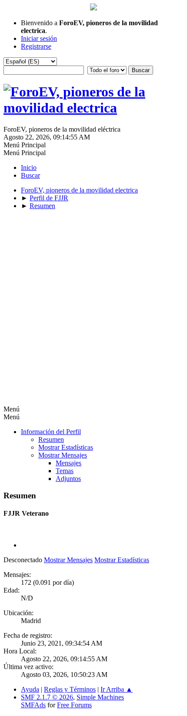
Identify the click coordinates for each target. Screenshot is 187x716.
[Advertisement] (93, 310)
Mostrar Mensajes (62, 455)
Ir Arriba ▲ (116, 689)
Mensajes (68, 463)
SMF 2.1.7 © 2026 (47, 697)
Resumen (51, 439)
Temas (64, 470)
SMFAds (33, 705)
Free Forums (74, 705)
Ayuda (30, 689)
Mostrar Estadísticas (65, 447)
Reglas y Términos (70, 689)
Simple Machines (100, 697)
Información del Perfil (51, 431)
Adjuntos (68, 478)
